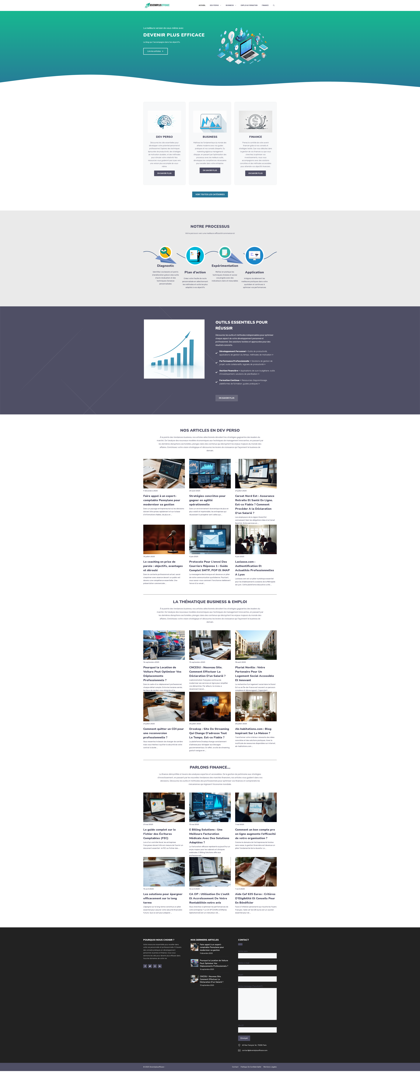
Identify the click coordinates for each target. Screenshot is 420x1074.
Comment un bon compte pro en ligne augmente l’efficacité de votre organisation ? (255, 834)
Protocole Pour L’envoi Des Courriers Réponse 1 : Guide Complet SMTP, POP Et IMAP (209, 566)
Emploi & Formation (249, 5)
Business (230, 5)
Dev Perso (214, 5)
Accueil (202, 5)
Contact (235, 1067)
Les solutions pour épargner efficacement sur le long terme (163, 898)
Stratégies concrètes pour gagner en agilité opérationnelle (207, 500)
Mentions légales (270, 1067)
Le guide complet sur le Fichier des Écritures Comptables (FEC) (159, 834)
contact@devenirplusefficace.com (254, 1050)
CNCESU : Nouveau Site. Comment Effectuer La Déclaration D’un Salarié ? (207, 671)
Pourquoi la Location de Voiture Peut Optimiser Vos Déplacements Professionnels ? (214, 963)
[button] (274, 5)
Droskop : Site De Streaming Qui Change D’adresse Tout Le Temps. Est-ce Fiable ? (209, 733)
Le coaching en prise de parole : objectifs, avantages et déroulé (163, 566)
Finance (265, 5)
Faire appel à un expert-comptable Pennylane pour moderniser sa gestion (161, 500)
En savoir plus (226, 398)
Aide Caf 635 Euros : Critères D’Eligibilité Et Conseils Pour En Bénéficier (255, 898)
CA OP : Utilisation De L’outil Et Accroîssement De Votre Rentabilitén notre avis (209, 898)
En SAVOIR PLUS (164, 173)
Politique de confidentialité (251, 1067)
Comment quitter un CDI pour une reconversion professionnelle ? (163, 733)
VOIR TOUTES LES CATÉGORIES (210, 194)
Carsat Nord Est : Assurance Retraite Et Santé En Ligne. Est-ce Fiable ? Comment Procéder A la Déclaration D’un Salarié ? (254, 504)
